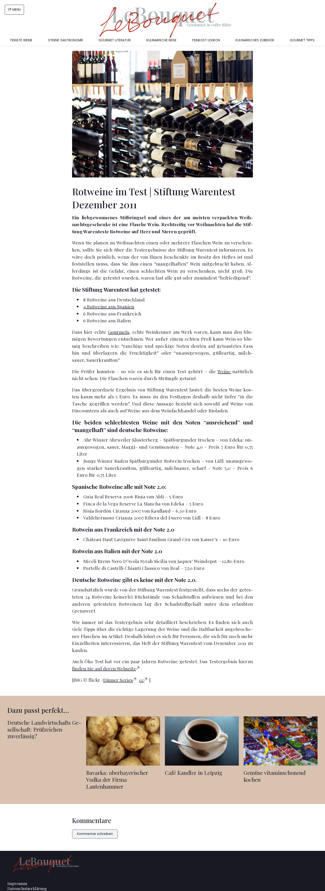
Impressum (17, 883)
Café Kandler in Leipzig (193, 772)
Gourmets (118, 332)
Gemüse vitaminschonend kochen (274, 776)
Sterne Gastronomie (65, 40)
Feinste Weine (21, 40)
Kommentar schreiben (95, 834)
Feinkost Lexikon (206, 40)
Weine (224, 371)
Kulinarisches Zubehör (255, 40)
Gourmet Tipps (302, 40)
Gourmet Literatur (114, 40)
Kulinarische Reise (161, 40)
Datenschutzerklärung (27, 888)
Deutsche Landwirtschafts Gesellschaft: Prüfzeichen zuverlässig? (44, 729)
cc (141, 680)
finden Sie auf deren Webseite (104, 668)
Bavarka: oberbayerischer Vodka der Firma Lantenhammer (117, 779)
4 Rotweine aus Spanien (108, 306)
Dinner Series (118, 680)
